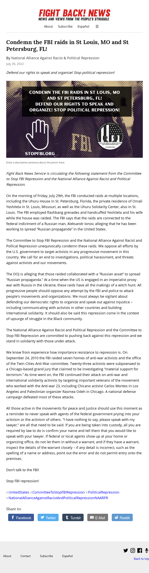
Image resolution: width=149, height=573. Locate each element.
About (48, 26)
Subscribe (65, 26)
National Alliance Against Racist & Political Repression (55, 58)
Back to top (141, 559)
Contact (26, 556)
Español (83, 26)
